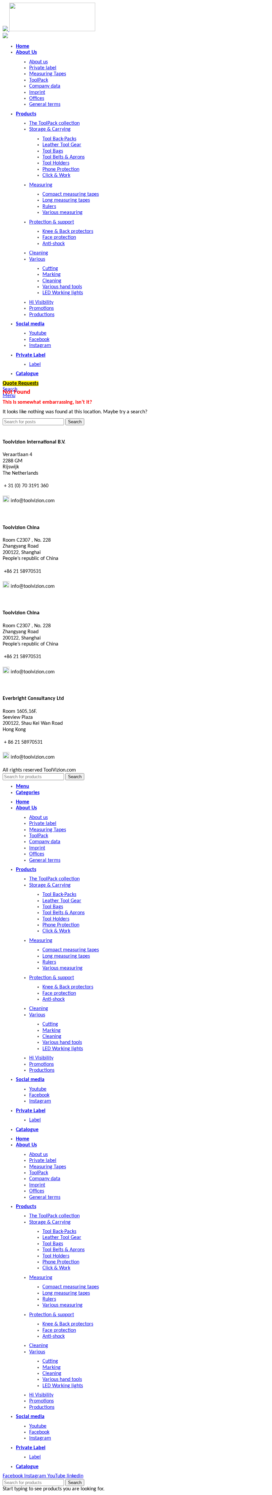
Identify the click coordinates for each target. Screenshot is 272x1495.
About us (38, 62)
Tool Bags (52, 151)
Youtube (37, 333)
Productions (41, 314)
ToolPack (38, 80)
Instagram (40, 345)
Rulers (49, 206)
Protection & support (51, 222)
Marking (51, 274)
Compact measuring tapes (70, 194)
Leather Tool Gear (61, 145)
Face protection (59, 237)
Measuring (40, 185)
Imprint (37, 92)
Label (35, 364)
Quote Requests (20, 383)
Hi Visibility (41, 302)
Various (37, 259)
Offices (36, 98)
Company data (44, 86)
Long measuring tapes (66, 200)
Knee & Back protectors (67, 231)
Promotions (41, 308)
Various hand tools (62, 287)
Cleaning (38, 253)
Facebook (39, 339)
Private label (42, 68)
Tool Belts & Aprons (63, 157)
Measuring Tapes (47, 74)
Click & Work (56, 175)
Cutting (50, 268)
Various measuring (62, 212)
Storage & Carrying (50, 129)
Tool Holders (55, 163)
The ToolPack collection (54, 123)
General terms (44, 104)
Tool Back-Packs (59, 139)
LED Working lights (62, 293)
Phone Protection (60, 169)
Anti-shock (53, 243)
